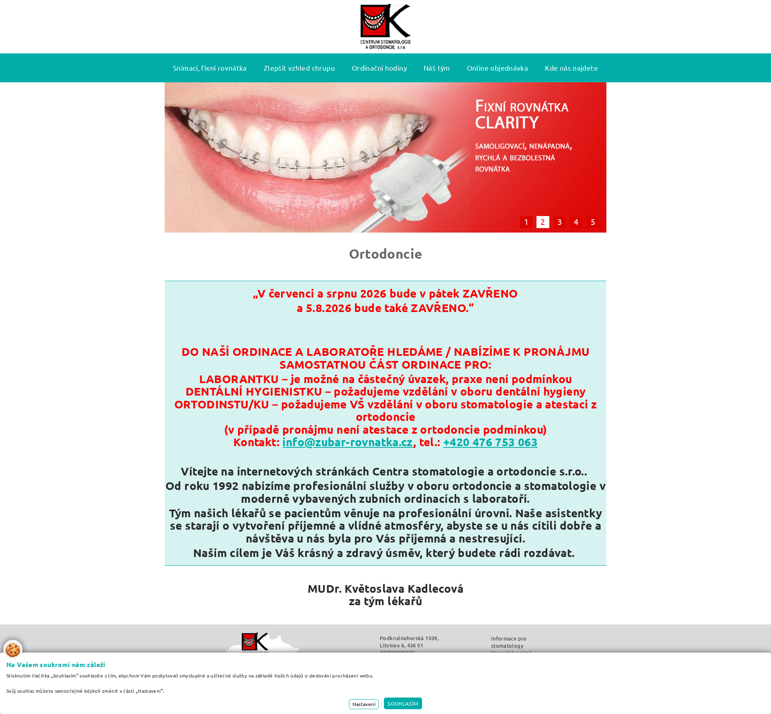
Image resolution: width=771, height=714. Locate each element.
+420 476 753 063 (490, 442)
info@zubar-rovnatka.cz (347, 442)
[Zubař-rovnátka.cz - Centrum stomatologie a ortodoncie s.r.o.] (386, 26)
